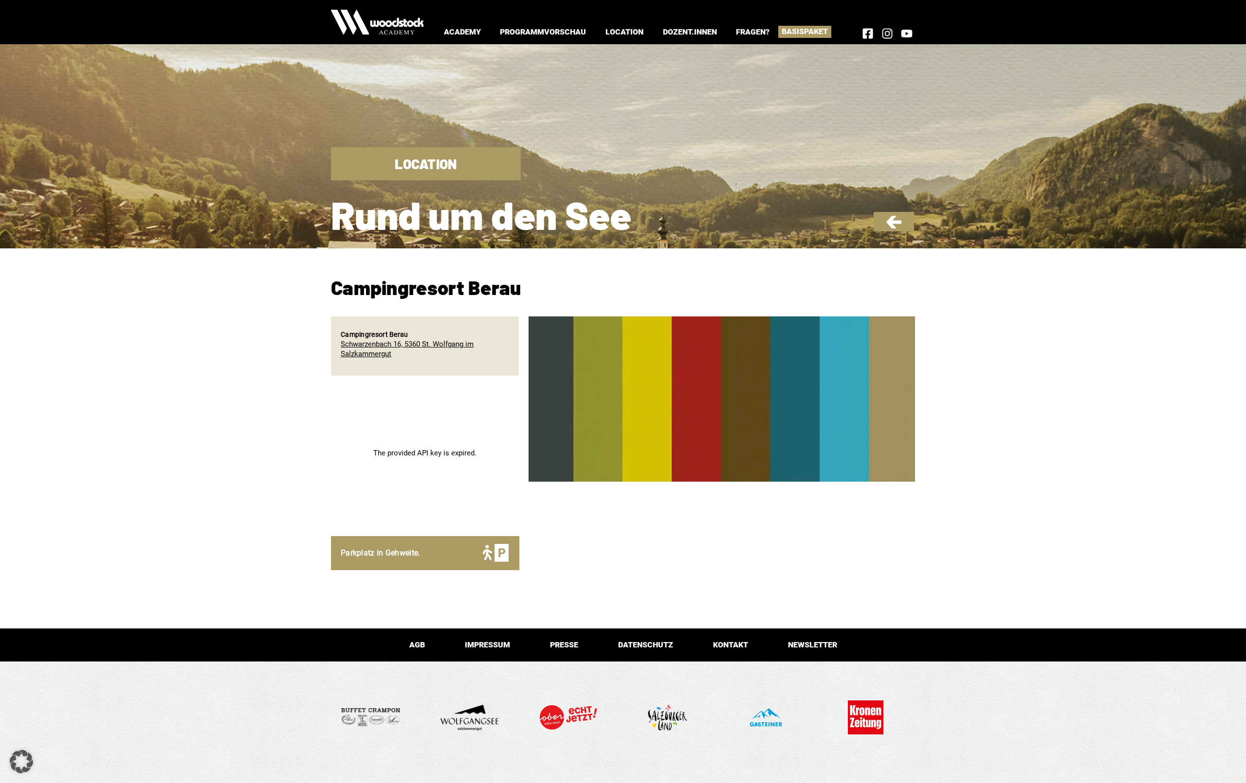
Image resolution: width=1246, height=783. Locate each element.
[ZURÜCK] (893, 226)
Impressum (487, 644)
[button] (462, 32)
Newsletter (812, 644)
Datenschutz (645, 644)
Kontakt (730, 644)
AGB (417, 644)
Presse (564, 644)
